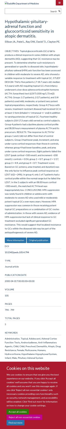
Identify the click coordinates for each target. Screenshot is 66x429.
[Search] (59, 11)
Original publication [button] (38, 240)
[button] (59, 2)
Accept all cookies (18, 411)
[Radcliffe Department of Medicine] (22, 2)
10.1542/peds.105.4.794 (17, 252)
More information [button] (15, 240)
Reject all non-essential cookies (24, 417)
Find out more (15, 422)
